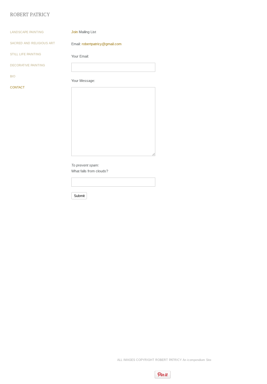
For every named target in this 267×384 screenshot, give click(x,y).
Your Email (79, 56)
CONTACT (17, 87)
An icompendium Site (197, 360)
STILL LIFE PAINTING (25, 54)
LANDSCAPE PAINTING (27, 32)
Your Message (82, 81)
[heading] (26, 14)
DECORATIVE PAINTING (27, 65)
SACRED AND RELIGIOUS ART (32, 43)
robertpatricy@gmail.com (101, 44)
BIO (12, 76)
